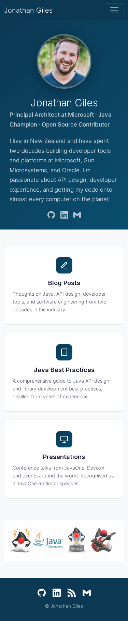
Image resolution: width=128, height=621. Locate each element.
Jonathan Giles (28, 10)
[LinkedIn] (64, 215)
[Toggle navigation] (114, 10)
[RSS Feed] (72, 593)
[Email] (77, 215)
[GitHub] (51, 215)
